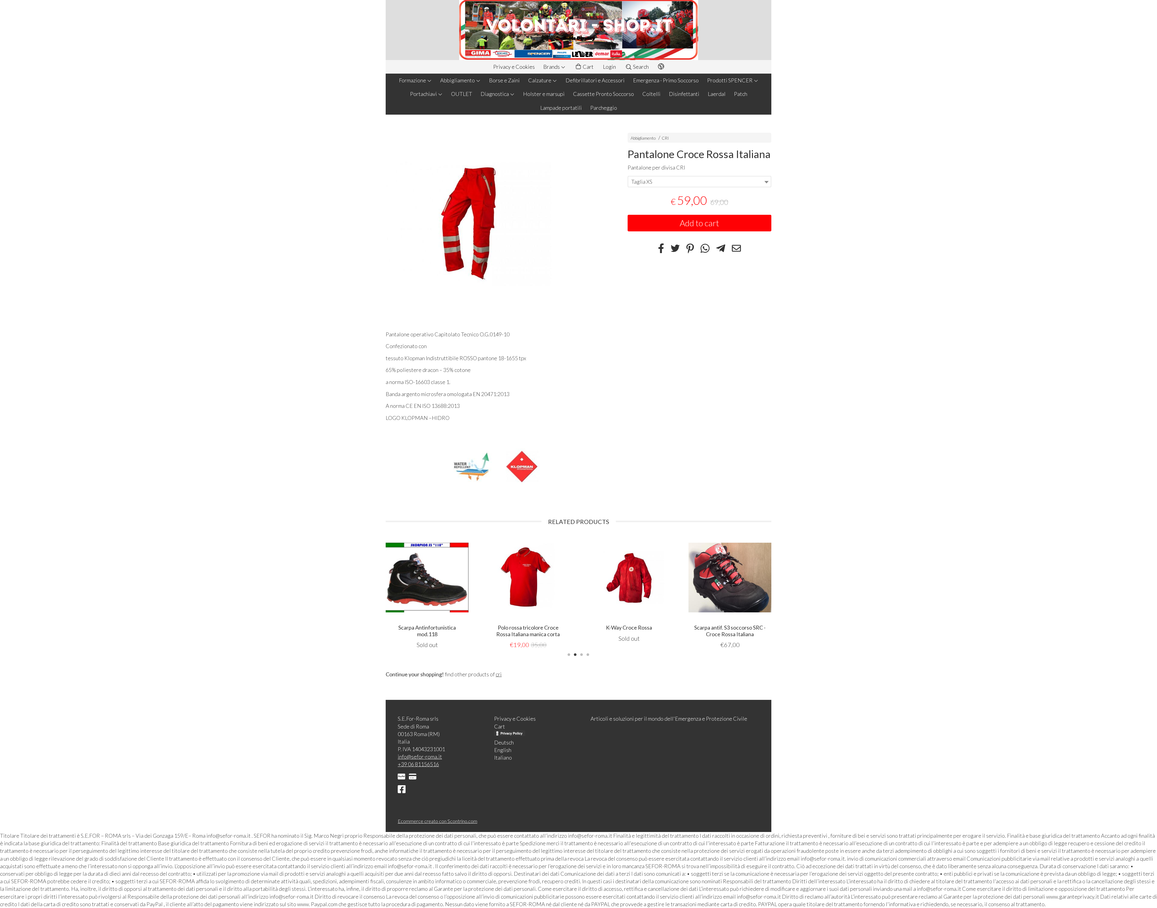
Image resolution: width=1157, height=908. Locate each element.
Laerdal (717, 93)
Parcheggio (603, 107)
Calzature (540, 80)
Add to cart (699, 223)
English (502, 750)
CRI (665, 138)
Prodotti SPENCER (730, 80)
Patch (740, 93)
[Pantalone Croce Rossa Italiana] (496, 224)
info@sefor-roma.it (420, 756)
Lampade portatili (561, 107)
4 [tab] (588, 654)
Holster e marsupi (544, 93)
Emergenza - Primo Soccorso (666, 80)
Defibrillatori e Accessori (595, 80)
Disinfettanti (684, 93)
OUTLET (461, 93)
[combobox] (699, 181)
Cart (588, 66)
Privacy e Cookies (514, 66)
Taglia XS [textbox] (641, 181)
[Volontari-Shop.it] (578, 30)
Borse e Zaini (504, 80)
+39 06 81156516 (418, 764)
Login (609, 66)
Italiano (503, 757)
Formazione (413, 80)
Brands (552, 66)
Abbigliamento (458, 80)
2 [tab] (575, 654)
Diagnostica (495, 93)
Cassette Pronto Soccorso (603, 93)
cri (499, 674)
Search (640, 66)
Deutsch (504, 742)
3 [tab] (581, 654)
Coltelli (651, 93)
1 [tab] (569, 654)
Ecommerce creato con (437, 821)
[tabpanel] (427, 589)
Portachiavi (424, 93)
